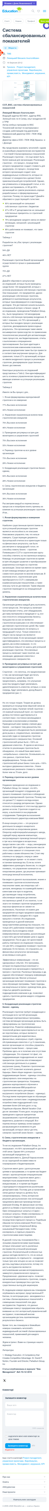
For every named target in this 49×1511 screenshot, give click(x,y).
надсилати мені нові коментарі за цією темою (23, 1438)
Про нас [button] (6, 1476)
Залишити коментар (18, 1445)
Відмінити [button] (9, 1449)
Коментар (11, 1413)
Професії (31, 21)
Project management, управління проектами (21, 68)
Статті (7, 21)
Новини (18, 21)
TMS (9, 53)
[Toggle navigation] (44, 11)
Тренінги (11, 67)
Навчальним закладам (24, 1499)
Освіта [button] (6, 1481)
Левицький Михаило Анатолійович (23, 58)
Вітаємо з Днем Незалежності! (18, 3)
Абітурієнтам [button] (9, 1486)
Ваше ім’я (11, 1405)
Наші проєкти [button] (9, 1491)
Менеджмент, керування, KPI (31, 1463)
